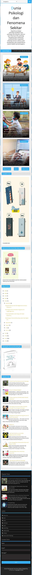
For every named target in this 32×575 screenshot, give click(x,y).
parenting (5, 528)
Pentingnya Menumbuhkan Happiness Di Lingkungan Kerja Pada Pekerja (15, 99)
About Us (12, 424)
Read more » (24, 57)
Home (16, 169)
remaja (5, 533)
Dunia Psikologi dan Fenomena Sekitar (16, 18)
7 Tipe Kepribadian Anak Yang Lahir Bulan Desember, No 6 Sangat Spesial (14, 127)
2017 (5, 338)
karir (4, 518)
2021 (5, 298)
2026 (5, 291)
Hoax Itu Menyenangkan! (15, 390)
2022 (5, 296)
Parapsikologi (11, 502)
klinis (4, 520)
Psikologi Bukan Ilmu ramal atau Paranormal (18, 495)
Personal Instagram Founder (3, 573)
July (7, 327)
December (8, 303)
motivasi (5, 523)
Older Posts (25, 169)
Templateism (12, 570)
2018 (5, 335)
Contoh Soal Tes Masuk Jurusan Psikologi (19, 381)
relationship (6, 530)
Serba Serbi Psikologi (8, 535)
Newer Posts (7, 169)
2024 (5, 293)
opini (4, 525)
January (7, 330)
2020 (5, 301)
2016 (5, 341)
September (8, 322)
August (7, 325)
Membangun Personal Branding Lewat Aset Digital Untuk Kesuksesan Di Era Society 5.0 (15, 155)
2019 (5, 333)
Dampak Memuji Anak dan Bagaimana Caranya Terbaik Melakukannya (14, 70)
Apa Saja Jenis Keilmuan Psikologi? (17, 460)
